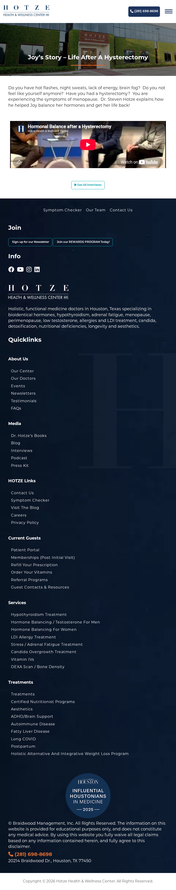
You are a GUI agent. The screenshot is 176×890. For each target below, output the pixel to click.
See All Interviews (89, 185)
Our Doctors (23, 378)
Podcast (19, 458)
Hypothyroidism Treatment (39, 614)
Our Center (22, 371)
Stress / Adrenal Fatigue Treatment (47, 644)
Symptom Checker (62, 210)
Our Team (96, 210)
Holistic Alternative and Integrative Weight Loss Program (70, 754)
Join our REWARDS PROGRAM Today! (83, 242)
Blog (15, 443)
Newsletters (23, 393)
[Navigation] (169, 11)
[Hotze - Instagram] (29, 263)
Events (18, 386)
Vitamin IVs (22, 659)
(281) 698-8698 (145, 11)
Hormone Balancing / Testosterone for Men (55, 622)
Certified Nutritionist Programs (43, 702)
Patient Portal (25, 550)
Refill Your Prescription (34, 565)
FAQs (16, 408)
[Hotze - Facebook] (11, 263)
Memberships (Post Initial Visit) (43, 557)
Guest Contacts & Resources (40, 587)
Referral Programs (29, 580)
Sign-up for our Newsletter (30, 242)
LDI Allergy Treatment (33, 637)
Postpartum (23, 746)
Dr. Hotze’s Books (29, 436)
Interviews (22, 450)
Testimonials (24, 401)
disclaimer (19, 846)
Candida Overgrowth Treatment (44, 652)
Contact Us (121, 210)
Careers (19, 515)
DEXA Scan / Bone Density (38, 667)
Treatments (23, 694)
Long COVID (23, 739)
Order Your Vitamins (31, 572)
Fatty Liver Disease (30, 731)
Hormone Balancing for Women (44, 629)
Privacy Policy (25, 522)
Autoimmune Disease (33, 724)
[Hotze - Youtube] (20, 263)
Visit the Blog (25, 507)
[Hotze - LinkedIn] (37, 263)
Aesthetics (22, 709)
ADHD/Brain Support (32, 716)
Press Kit (20, 465)
